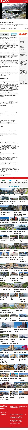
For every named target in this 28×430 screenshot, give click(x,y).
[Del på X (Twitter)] (25, 28)
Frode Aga (17, 406)
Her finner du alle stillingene (14, 186)
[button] (0, 177)
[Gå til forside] (5, 1)
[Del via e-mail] (27, 28)
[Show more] (23, 85)
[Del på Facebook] (24, 28)
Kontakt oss (20, 409)
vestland (2, 174)
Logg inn (24, 1)
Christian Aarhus (16, 407)
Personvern (11, 426)
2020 (10, 174)
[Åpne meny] (26, 1)
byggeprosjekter (6, 174)
